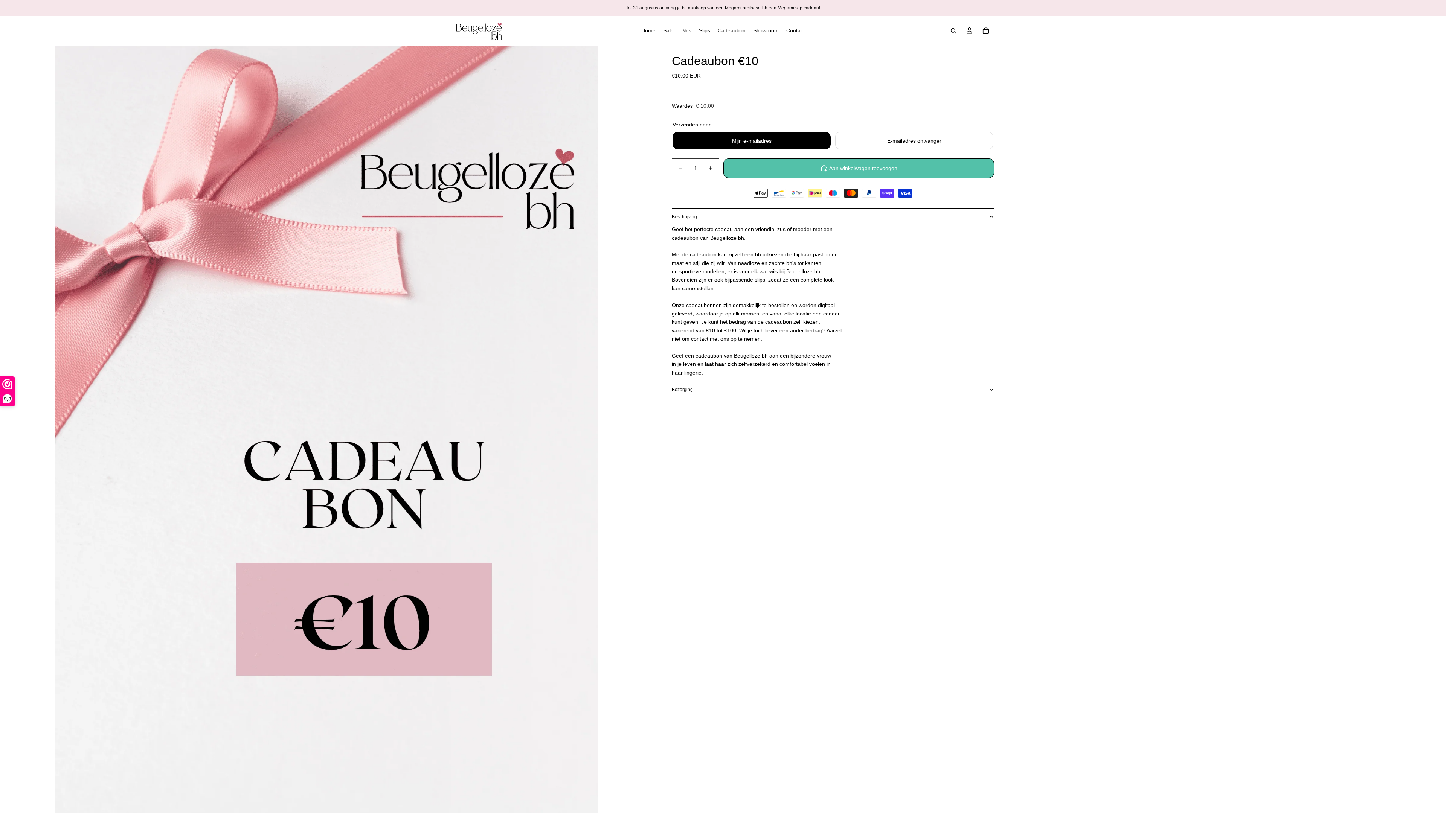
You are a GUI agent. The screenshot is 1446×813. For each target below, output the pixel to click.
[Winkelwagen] (986, 31)
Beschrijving (684, 216)
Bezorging (682, 389)
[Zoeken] (953, 31)
